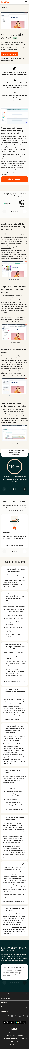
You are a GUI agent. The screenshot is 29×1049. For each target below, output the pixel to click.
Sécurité (23, 1038)
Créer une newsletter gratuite (14, 545)
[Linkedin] (19, 1016)
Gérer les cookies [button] (14, 1045)
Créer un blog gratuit (9, 54)
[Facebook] (4, 1016)
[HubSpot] (5, 2)
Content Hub (4, 7)
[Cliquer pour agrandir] (14, 116)
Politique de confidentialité (11, 1038)
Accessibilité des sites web (14, 1041)
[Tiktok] (27, 1016)
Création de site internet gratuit (13, 967)
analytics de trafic (9, 420)
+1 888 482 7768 (14, 454)
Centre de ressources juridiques (14, 1035)
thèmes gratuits (6, 248)
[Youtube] (11, 1016)
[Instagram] (8, 1016)
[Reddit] (23, 1016)
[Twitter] (15, 1016)
